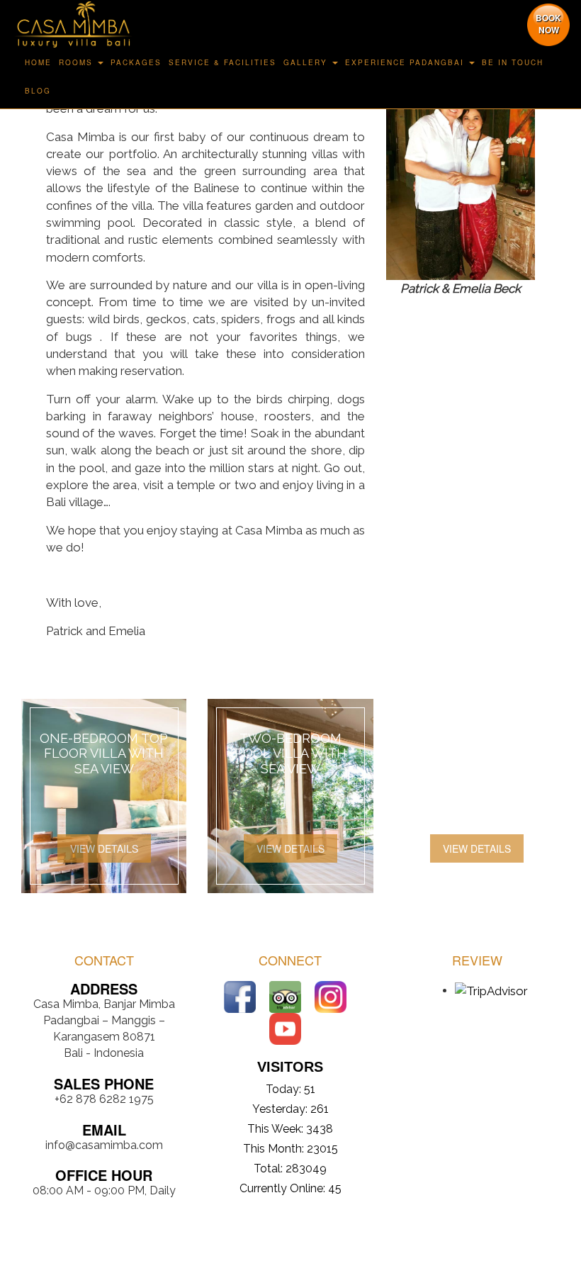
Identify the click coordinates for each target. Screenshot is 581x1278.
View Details (104, 848)
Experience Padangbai (404, 62)
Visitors (290, 1067)
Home (38, 62)
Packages (136, 62)
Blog (38, 91)
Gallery (305, 62)
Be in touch (512, 62)
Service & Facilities (222, 62)
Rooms (76, 62)
